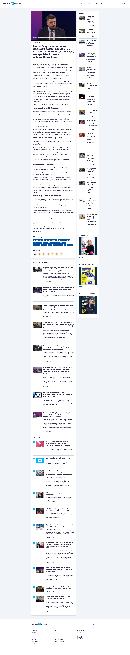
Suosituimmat (90, 4)
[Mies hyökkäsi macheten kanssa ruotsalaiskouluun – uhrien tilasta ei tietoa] (82, 32)
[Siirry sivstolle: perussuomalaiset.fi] (87, 637)
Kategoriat (104, 4)
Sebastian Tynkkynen (58, 245)
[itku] (44, 254)
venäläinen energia (38, 242)
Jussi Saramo (44, 245)
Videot (97, 4)
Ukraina (50, 245)
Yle (65, 245)
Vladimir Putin (63, 242)
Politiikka (35, 61)
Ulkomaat (34, 639)
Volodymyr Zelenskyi (48, 242)
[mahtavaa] (52, 254)
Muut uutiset (35, 641)
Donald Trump (37, 245)
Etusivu (83, 4)
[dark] (122, 3)
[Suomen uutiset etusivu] (13, 3)
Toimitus (57, 637)
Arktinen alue (70, 245)
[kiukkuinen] (48, 254)
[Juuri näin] (35, 254)
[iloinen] (39, 254)
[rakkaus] (56, 254)
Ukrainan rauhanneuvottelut (50, 240)
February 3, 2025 (60, 228)
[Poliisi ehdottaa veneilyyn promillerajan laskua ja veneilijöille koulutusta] (82, 87)
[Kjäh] (61, 254)
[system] (124, 3)
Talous (39, 61)
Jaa (71, 60)
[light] (125, 3)
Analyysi (34, 637)
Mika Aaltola (67, 240)
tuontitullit (60, 240)
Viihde (33, 650)
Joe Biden (56, 242)
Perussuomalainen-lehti (60, 641)
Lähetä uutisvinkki (59, 639)
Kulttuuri (34, 643)
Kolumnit (34, 648)
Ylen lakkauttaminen (38, 240)
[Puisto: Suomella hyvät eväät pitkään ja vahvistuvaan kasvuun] (82, 113)
